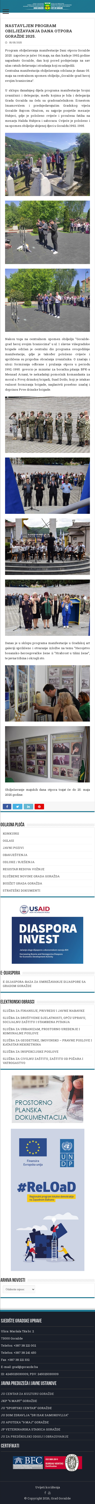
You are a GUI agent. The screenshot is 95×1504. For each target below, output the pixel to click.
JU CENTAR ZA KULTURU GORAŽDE (27, 1394)
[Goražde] (47, 7)
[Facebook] (45, 1492)
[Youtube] (49, 1492)
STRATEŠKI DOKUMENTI (21, 890)
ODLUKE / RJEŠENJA (19, 862)
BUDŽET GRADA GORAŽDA (22, 883)
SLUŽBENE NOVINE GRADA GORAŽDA (31, 876)
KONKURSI (11, 833)
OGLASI (8, 841)
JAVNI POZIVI (13, 848)
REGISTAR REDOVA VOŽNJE (24, 869)
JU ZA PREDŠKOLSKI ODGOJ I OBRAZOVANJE (34, 1436)
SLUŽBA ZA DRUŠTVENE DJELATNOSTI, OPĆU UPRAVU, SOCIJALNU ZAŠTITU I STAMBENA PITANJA (44, 1020)
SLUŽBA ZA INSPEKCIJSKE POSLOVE (31, 1051)
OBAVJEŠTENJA (15, 855)
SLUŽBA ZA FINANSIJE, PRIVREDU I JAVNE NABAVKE (44, 1011)
